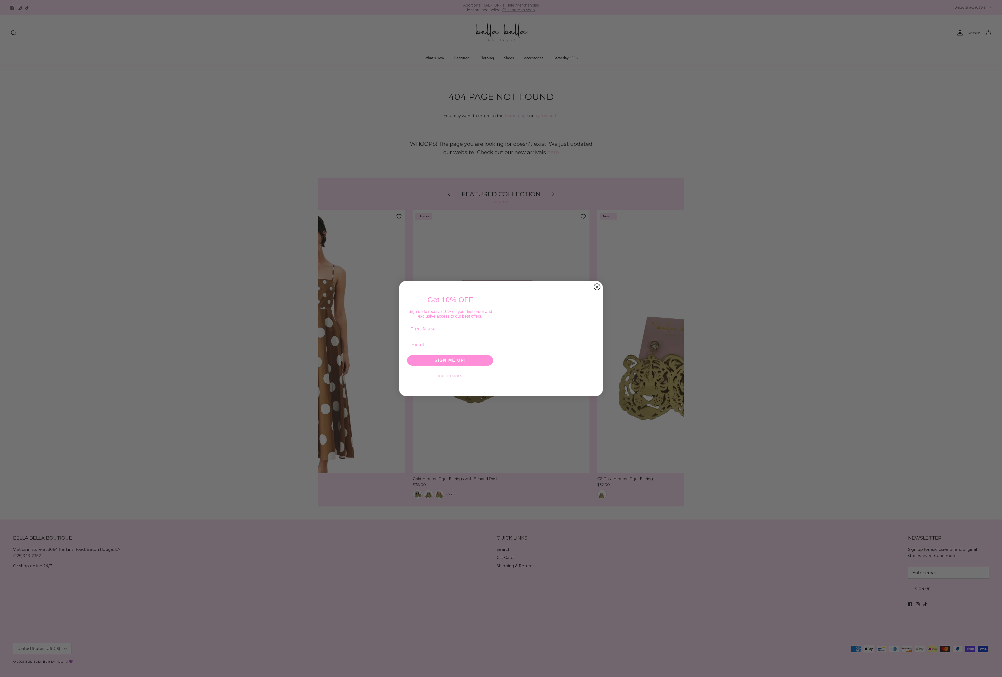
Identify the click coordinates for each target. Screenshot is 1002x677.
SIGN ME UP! (450, 360)
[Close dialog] (597, 287)
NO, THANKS (450, 376)
